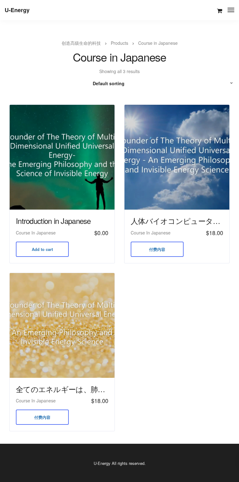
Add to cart (42, 249)
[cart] (219, 11)
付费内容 (157, 249)
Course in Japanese (36, 232)
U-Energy (17, 10)
